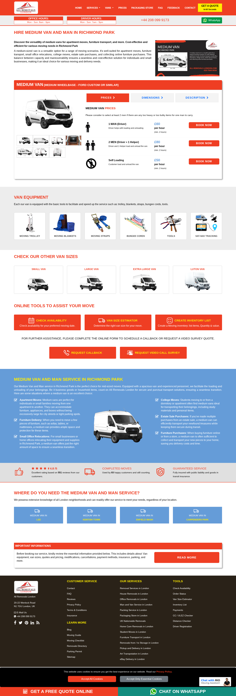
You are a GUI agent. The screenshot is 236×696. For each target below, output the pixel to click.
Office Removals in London (133, 599)
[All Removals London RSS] (37, 623)
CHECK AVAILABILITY (47, 323)
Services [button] (92, 7)
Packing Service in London (133, 610)
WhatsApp (214, 20)
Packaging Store (142, 7)
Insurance (72, 615)
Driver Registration (182, 626)
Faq (160, 7)
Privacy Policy (164, 671)
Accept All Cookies (92, 679)
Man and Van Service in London (136, 604)
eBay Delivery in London (132, 659)
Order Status (179, 593)
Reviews (71, 599)
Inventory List (180, 604)
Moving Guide (74, 635)
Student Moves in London (133, 632)
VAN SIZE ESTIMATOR (118, 323)
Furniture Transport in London (135, 637)
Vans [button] (108, 7)
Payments (178, 610)
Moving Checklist (75, 640)
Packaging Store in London (133, 615)
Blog (69, 629)
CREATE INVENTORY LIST (189, 323)
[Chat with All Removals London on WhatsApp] (154, 691)
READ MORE (186, 557)
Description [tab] (196, 97)
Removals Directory (77, 646)
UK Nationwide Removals (133, 621)
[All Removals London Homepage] (26, 7)
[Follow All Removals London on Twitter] (20, 623)
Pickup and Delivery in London (135, 648)
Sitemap (71, 657)
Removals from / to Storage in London (139, 642)
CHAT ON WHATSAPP (182, 691)
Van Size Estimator (182, 599)
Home (78, 7)
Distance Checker (182, 621)
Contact (190, 7)
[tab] (25, 140)
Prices (122, 7)
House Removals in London (134, 593)
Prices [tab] (106, 97)
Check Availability (181, 588)
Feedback (173, 7)
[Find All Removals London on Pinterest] (26, 623)
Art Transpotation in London (134, 653)
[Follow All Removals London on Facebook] (15, 623)
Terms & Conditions (77, 610)
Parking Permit (74, 651)
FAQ (69, 593)
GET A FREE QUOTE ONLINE (61, 691)
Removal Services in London (134, 588)
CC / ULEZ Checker (183, 615)
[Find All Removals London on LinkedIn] (32, 623)
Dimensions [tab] (151, 97)
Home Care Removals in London (136, 626)
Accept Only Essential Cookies (144, 679)
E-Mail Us (21, 612)
